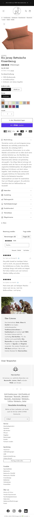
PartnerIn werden (8, 441)
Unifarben (6, 96)
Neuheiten (6, 428)
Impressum (6, 449)
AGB (4, 454)
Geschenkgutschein (8, 426)
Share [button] (4, 223)
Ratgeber (6, 435)
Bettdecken (6, 480)
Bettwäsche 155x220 (9, 475)
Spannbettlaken (7, 469)
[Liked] (30, 258)
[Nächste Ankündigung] (31, 3)
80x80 (12, 19)
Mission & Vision (8, 492)
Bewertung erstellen (9, 232)
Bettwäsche (14, 17)
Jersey (3, 19)
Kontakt (5, 439)
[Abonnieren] (27, 419)
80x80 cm (17, 89)
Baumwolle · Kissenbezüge (12, 399)
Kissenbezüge (22, 17)
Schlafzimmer (7, 17)
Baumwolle (29, 17)
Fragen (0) (26, 237)
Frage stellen (27, 232)
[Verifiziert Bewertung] (18, 258)
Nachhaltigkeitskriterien (10, 497)
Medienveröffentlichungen (10, 501)
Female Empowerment (9, 494)
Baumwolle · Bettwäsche (21, 396)
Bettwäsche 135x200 (9, 473)
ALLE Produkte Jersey (10, 394)
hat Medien (26, 250)
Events (5, 503)
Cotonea (3, 55)
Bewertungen (7, 437)
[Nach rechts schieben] (21, 389)
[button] (3, 11)
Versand (12, 70)
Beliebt (19, 250)
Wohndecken (7, 482)
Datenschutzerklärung (9, 456)
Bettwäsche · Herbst (20, 401)
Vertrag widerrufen (17, 461)
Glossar (5, 433)
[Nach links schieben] (13, 389)
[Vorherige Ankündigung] (3, 3)
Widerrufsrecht (7, 458)
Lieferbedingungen (8, 452)
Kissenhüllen (6, 484)
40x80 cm (6, 89)
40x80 (8, 19)
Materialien (6, 499)
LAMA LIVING (11, 516)
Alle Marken (6, 430)
